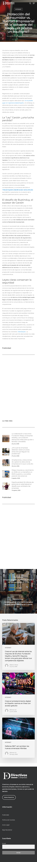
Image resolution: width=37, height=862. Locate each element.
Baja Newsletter (7, 830)
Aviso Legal (5, 825)
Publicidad (5, 815)
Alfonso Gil (12, 36)
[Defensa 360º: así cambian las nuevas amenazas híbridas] (18, 738)
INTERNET (18, 9)
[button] (34, 3)
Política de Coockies (8, 820)
